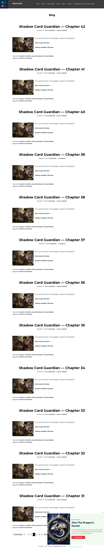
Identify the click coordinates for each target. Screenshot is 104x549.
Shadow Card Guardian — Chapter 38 (52, 197)
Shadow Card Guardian (25, 58)
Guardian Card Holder (25, 56)
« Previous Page (17, 535)
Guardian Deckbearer (37, 56)
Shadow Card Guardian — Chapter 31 (52, 496)
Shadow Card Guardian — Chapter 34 (52, 368)
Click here (47, 43)
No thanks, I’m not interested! (75, 546)
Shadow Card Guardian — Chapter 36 (52, 282)
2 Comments (61, 158)
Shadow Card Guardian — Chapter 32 (52, 453)
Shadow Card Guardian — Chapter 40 (52, 112)
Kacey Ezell (17, 3)
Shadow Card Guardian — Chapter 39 (52, 154)
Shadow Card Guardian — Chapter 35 (52, 325)
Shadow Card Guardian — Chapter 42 (52, 26)
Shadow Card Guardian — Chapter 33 (52, 410)
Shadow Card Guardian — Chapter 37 (52, 240)
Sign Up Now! (78, 537)
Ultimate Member (49, 56)
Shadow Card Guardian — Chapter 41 (52, 69)
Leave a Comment (62, 30)
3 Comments (61, 243)
